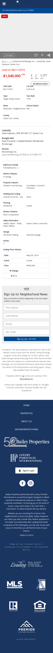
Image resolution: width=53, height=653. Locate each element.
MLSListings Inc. (26, 379)
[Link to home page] (26, 4)
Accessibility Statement (18, 547)
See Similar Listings (40, 84)
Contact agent (9, 55)
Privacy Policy (34, 544)
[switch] (36, 55)
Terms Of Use (16, 544)
